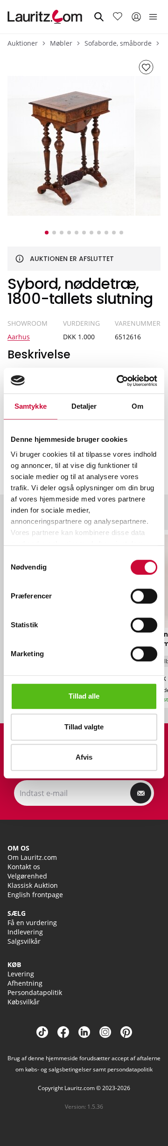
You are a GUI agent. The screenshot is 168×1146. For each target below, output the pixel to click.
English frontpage (35, 894)
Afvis (84, 757)
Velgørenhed (27, 876)
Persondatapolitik (34, 992)
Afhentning (24, 983)
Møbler (61, 43)
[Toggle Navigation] (153, 16)
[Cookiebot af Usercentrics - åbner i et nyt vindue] (118, 381)
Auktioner (22, 43)
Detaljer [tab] (84, 406)
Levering (20, 973)
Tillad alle (84, 696)
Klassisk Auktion (32, 885)
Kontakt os (23, 866)
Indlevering (25, 931)
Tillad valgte (84, 727)
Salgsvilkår (24, 941)
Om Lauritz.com (32, 857)
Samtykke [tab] (30, 406)
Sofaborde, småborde (118, 43)
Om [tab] (137, 406)
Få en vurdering (32, 922)
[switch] (144, 596)
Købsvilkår (23, 1001)
